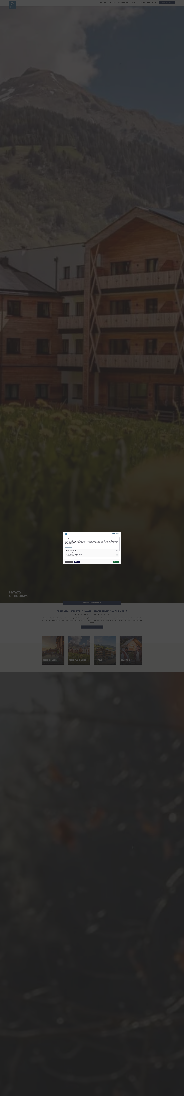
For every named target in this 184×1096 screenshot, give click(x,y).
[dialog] (92, 548)
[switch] (117, 551)
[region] (92, 548)
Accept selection (69, 561)
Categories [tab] (68, 546)
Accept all (116, 561)
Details (113, 555)
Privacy (117, 533)
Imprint (113, 533)
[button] (116, 550)
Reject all (77, 561)
